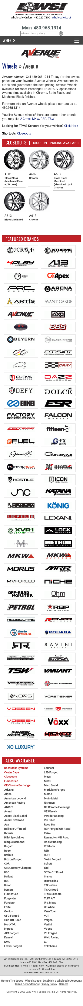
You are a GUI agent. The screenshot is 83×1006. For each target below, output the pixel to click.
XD (45, 941)
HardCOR (10, 924)
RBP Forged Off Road (57, 828)
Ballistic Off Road (15, 828)
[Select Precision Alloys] (21, 658)
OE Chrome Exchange (17, 785)
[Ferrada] (21, 428)
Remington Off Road (56, 837)
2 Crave (25, 119)
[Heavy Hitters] (58, 467)
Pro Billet (49, 820)
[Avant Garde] (58, 301)
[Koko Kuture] (21, 505)
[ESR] (58, 403)
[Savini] (58, 645)
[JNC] (21, 492)
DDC (6, 872)
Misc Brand (51, 785)
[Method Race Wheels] (58, 543)
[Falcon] (58, 416)
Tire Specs (16, 980)
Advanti (9, 789)
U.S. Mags (50, 902)
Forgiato (9, 902)
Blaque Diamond (14, 841)
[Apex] (58, 276)
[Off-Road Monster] (21, 594)
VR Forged (50, 933)
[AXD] (58, 314)
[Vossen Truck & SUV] (21, 721)
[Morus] (21, 568)
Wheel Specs (33, 980)
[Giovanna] (58, 454)
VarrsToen (50, 911)
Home (5, 980)
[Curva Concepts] (21, 378)
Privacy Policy (49, 984)
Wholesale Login (62, 17)
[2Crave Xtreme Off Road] (58, 250)
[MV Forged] (21, 581)
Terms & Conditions (27, 984)
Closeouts (24, 133)
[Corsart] (58, 352)
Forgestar (10, 898)
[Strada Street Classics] (58, 658)
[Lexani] (58, 518)
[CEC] (21, 352)
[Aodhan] (21, 276)
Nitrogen (49, 802)
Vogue (48, 928)
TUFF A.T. (49, 898)
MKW (35, 119)
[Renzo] (58, 619)
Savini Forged (52, 859)
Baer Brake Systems (16, 767)
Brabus (8, 854)
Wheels (9, 40)
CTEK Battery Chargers (17, 867)
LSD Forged (51, 772)
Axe (6, 824)
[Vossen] (21, 708)
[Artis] (21, 301)
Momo (48, 794)
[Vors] (21, 696)
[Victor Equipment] (58, 683)
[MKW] (21, 556)
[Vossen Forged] (58, 708)
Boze (7, 850)
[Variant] (58, 670)
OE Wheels (50, 811)
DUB (6, 881)
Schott (48, 863)
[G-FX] (58, 441)
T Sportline (50, 885)
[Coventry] (21, 365)
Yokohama (50, 946)
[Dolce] (58, 390)
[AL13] (58, 263)
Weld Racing (51, 937)
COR (7, 863)
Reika (47, 833)
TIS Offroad (51, 889)
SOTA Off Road (53, 872)
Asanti (8, 811)
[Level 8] (21, 518)
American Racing (14, 802)
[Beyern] (21, 339)
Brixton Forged (13, 859)
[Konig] (58, 505)
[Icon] (58, 479)
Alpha (7, 794)
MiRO (47, 781)
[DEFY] (21, 390)
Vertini (48, 924)
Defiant (8, 876)
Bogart (8, 846)
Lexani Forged (13, 946)
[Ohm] (58, 594)
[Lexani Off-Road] (21, 530)
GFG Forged (11, 915)
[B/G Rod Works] (21, 327)
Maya (47, 776)
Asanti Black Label (15, 815)
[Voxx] (58, 721)
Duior (7, 885)
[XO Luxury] (21, 747)
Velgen (48, 920)
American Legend (15, 798)
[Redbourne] (21, 619)
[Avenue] (21, 314)
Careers (63, 984)
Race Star (50, 824)
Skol (46, 867)
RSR (43, 119)
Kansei (8, 937)
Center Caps (11, 772)
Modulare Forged (54, 789)
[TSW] (21, 670)
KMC (7, 941)
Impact (8, 928)
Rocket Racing (53, 841)
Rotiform (49, 846)
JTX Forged (11, 933)
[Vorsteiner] (58, 696)
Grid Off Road (12, 920)
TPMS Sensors (53, 893)
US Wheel (49, 907)
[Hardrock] (21, 467)
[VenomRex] (21, 683)
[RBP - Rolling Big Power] (58, 607)
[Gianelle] (21, 454)
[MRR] (58, 568)
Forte (7, 907)
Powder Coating (54, 815)
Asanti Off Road (14, 820)
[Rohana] (58, 632)
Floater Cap (11, 781)
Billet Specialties (14, 837)
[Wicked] (58, 734)
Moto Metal (51, 798)
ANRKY (8, 807)
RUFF (47, 854)
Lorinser (49, 767)
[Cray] (58, 365)
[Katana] (58, 492)
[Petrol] (21, 607)
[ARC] (21, 288)
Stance (48, 876)
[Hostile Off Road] (21, 479)
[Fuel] (21, 441)
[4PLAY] (21, 263)
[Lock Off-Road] (58, 530)
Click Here (71, 126)
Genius (8, 911)
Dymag (8, 889)
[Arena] (58, 288)
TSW (51, 119)
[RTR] (21, 645)
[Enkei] (21, 403)
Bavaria (8, 833)
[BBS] (58, 327)
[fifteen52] (58, 428)
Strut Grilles (51, 881)
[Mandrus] (21, 543)
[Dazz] (58, 378)
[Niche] (58, 581)
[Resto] (21, 632)
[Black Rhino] (58, 339)
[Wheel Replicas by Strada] (21, 734)
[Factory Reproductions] (21, 416)
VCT (46, 915)
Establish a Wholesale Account (62, 980)
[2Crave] (21, 250)
